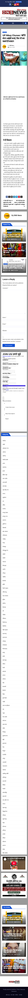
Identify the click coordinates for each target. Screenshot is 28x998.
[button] (23, 23)
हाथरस (4, 845)
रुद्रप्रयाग (5, 766)
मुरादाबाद (4, 743)
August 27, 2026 (9, 954)
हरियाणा (4, 841)
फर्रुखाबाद (5, 645)
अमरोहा (4, 440)
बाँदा (3, 682)
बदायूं (4, 652)
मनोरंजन (4, 720)
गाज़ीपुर (4, 539)
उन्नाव (4, 493)
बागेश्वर (4, 679)
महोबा (4, 728)
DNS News (11, 45)
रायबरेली (4, 762)
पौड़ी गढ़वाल (5, 629)
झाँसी (4, 584)
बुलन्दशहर (5, 697)
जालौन (4, 569)
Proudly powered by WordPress (9, 989)
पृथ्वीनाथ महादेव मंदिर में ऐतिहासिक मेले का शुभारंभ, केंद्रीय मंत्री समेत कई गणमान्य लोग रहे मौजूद (13, 968)
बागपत (4, 675)
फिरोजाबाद (5, 648)
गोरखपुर (4, 546)
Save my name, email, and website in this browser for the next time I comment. (13, 340)
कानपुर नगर (5, 516)
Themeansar (13, 991)
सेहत (4, 822)
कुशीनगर (4, 523)
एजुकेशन (4, 497)
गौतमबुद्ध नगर (5, 550)
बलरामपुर (4, 660)
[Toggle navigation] (13, 23)
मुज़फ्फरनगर (5, 735)
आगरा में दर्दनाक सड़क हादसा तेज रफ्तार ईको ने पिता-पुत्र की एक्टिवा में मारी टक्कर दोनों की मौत (14, 936)
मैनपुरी (4, 750)
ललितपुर (4, 777)
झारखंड (4, 580)
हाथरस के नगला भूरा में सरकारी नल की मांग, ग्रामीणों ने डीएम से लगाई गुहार (13, 268)
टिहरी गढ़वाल (5, 588)
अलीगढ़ (4, 455)
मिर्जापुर (4, 732)
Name (4, 317)
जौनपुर (4, 573)
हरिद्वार (4, 837)
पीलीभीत (4, 626)
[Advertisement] (14, 81)
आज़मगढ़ (4, 467)
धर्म (3, 610)
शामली (4, 788)
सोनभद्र (4, 826)
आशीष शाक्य (18, 938)
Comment (5, 288)
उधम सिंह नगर (6, 489)
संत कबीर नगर (6, 800)
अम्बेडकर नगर (6, 448)
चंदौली (4, 554)
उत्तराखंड (4, 486)
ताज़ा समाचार (4, 32)
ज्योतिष (4, 576)
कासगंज (4, 520)
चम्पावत (4, 561)
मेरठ (3, 747)
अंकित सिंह (15, 239)
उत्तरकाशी (5, 482)
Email (4, 324)
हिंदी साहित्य (5, 853)
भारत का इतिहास (6, 705)
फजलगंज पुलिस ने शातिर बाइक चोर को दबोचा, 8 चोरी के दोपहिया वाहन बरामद (13, 237)
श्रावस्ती (4, 796)
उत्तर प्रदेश (5, 232)
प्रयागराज (5, 637)
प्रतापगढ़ (4, 633)
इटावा (4, 471)
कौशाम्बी (4, 527)
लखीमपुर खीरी (6, 773)
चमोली (4, 558)
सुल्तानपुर (5, 819)
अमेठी (4, 444)
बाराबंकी (4, 686)
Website (5, 330)
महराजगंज (5, 724)
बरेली (4, 656)
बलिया (4, 663)
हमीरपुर (4, 830)
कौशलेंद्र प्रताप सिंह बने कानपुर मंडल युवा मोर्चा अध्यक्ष (13, 951)
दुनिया (4, 599)
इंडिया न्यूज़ (5, 474)
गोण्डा (4, 542)
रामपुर (4, 758)
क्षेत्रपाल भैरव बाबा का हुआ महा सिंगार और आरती (13, 251)
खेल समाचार (5, 531)
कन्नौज (4, 508)
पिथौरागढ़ (5, 622)
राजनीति (4, 754)
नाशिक (4, 614)
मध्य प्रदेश (5, 716)
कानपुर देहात (5, 512)
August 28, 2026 (9, 922)
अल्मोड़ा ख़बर (5, 459)
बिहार (4, 694)
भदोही (4, 701)
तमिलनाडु (5, 592)
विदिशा (4, 784)
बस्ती (4, 667)
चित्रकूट (4, 565)
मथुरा (4, 713)
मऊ (3, 709)
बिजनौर (4, 690)
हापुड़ (4, 849)
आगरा (4, 463)
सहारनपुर (5, 807)
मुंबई (3, 739)
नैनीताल (4, 618)
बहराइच (4, 671)
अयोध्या (4, 452)
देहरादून (4, 607)
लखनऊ (4, 769)
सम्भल (4, 803)
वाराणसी (4, 781)
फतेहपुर (4, 641)
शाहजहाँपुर (5, 792)
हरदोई (4, 834)
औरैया (4, 505)
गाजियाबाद (5, 535)
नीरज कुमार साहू (15, 254)
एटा (3, 501)
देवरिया (4, 603)
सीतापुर (4, 815)
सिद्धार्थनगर (5, 811)
